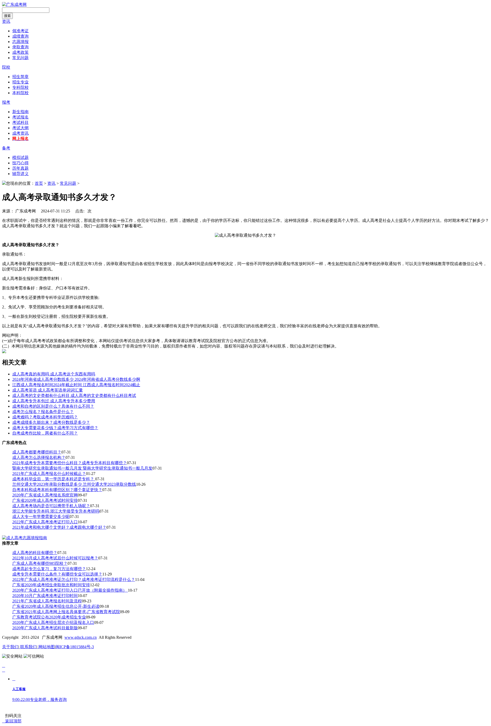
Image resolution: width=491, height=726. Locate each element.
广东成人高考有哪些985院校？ (40, 563)
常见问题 (20, 58)
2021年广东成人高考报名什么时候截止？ (49, 473)
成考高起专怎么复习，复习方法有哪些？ (49, 569)
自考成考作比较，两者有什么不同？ (45, 433)
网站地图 (46, 647)
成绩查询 (20, 36)
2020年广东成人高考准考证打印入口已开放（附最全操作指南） (70, 590)
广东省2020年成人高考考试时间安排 (45, 500)
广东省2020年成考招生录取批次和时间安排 (51, 585)
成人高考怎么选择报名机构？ (38, 457)
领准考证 (20, 31)
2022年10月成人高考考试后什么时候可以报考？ (55, 558)
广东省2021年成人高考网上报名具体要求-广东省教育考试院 (66, 612)
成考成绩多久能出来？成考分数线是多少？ (51, 422)
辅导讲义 (20, 173)
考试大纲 (20, 128)
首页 (39, 183)
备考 (6, 148)
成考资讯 (20, 133)
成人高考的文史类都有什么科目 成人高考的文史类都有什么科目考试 (74, 395)
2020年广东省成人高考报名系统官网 (45, 495)
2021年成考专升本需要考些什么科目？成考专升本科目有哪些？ (69, 463)
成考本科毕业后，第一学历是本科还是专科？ (53, 479)
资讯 (6, 21)
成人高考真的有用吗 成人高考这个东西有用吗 (53, 374)
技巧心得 (20, 163)
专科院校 (20, 87)
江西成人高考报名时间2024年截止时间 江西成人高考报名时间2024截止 (76, 385)
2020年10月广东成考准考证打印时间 (45, 595)
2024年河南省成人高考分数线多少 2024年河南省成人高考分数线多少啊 (76, 379)
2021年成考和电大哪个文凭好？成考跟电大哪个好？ (59, 527)
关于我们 (10, 647)
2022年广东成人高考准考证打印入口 (45, 522)
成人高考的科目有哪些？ (34, 552)
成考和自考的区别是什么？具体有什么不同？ (53, 406)
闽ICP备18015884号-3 (74, 647)
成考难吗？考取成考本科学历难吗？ (45, 417)
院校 (6, 67)
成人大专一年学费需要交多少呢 (41, 516)
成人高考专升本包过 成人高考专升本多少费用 (53, 401)
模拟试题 (20, 157)
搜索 (7, 16)
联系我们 (28, 647)
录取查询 (20, 47)
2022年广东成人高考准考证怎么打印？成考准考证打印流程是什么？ (73, 579)
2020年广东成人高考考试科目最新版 (45, 628)
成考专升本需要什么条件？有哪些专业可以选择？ (57, 574)
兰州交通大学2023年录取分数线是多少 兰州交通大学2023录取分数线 (74, 484)
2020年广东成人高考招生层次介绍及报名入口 (53, 622)
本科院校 (20, 93)
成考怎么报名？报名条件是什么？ (43, 411)
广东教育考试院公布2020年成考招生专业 (49, 617)
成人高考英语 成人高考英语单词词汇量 (47, 390)
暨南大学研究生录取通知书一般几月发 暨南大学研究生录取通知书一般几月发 (82, 468)
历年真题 (20, 168)
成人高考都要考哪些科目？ (36, 452)
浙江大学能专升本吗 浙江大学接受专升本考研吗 (55, 511)
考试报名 (20, 117)
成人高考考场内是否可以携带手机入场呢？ (51, 506)
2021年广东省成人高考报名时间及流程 (47, 601)
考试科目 (20, 122)
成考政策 (20, 52)
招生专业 (20, 82)
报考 (6, 102)
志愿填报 (20, 41)
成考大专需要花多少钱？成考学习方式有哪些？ (55, 428)
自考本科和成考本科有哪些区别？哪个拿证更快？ (57, 489)
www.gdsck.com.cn (80, 637)
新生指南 (20, 112)
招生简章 (20, 76)
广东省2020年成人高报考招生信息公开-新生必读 (55, 606)
